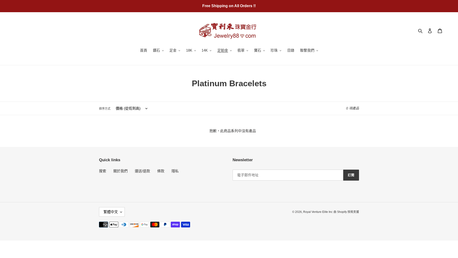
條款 (160, 171)
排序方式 (104, 108)
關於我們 (120, 171)
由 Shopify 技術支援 (346, 212)
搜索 (102, 171)
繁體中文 (111, 212)
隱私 (175, 171)
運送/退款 (142, 171)
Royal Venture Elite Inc (318, 212)
